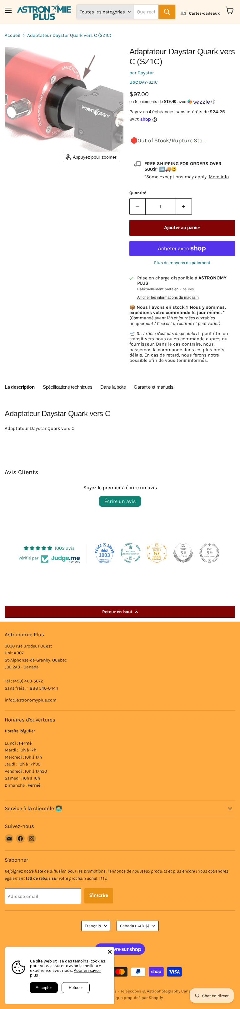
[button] (182, 102)
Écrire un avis (120, 501)
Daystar (146, 73)
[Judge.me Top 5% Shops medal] (183, 553)
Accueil (12, 35)
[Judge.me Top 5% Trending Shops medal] (209, 553)
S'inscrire (98, 896)
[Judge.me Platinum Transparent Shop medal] (131, 553)
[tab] (20, 388)
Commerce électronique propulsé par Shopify (120, 997)
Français (93, 925)
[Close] (110, 952)
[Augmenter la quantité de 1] (184, 206)
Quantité (137, 192)
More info (219, 177)
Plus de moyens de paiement (182, 262)
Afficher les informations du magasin (168, 297)
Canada (134, 925)
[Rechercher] (166, 12)
